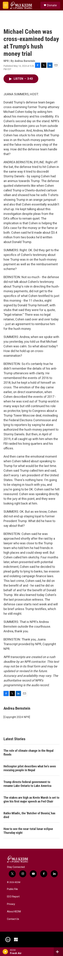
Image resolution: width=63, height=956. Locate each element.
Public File (12, 889)
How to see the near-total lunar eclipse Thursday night (28, 830)
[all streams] (58, 951)
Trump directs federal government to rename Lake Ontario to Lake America (27, 784)
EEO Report (13, 896)
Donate (52, 5)
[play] (5, 951)
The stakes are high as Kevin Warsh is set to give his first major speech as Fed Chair (31, 799)
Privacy (11, 904)
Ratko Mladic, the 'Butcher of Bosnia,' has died (29, 815)
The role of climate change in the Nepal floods (29, 752)
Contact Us (13, 919)
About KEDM (14, 911)
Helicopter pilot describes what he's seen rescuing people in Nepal (30, 768)
